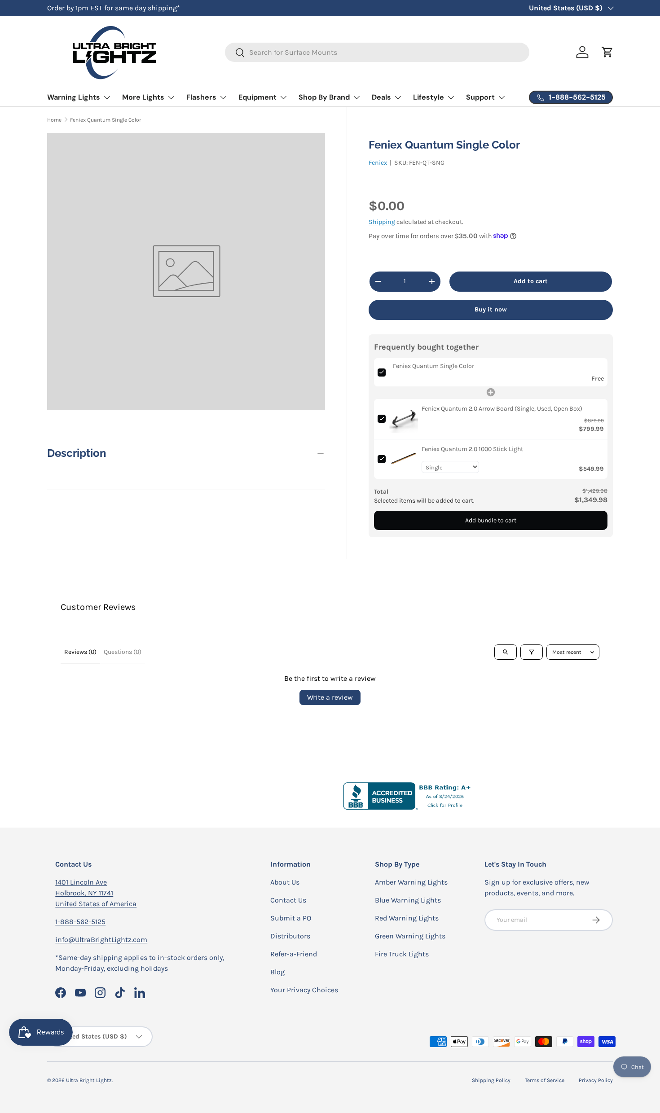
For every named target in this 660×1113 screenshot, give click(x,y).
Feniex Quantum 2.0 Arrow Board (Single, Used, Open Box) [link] (502, 408)
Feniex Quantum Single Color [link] (433, 365)
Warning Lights (73, 97)
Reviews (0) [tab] (80, 652)
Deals (381, 97)
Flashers (201, 97)
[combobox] (377, 52)
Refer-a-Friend (293, 954)
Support (480, 97)
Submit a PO (290, 918)
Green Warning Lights (410, 936)
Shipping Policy (491, 1080)
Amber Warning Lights (411, 882)
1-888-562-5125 (80, 921)
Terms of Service (544, 1080)
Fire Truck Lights (402, 954)
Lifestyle (428, 97)
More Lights (143, 97)
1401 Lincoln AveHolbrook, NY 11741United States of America (95, 893)
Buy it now (491, 309)
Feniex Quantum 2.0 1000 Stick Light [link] (472, 448)
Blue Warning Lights (408, 900)
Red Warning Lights (407, 918)
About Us (284, 882)
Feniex (378, 162)
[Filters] (531, 652)
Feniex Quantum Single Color (105, 120)
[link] (403, 418)
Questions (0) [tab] (122, 652)
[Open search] (505, 652)
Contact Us (288, 900)
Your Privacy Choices (304, 990)
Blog (277, 972)
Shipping (382, 222)
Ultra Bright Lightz (89, 1080)
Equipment (257, 97)
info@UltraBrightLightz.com (101, 939)
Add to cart (531, 281)
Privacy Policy (596, 1080)
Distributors (290, 936)
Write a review (330, 697)
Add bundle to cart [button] (490, 520)
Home (54, 120)
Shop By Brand (324, 97)
